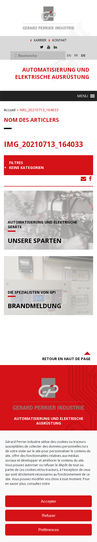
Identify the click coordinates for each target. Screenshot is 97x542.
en (69, 55)
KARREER (40, 40)
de (83, 55)
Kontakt (59, 40)
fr (76, 55)
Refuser (48, 515)
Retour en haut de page (66, 358)
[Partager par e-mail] (83, 178)
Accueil (10, 109)
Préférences (48, 530)
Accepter (48, 501)
